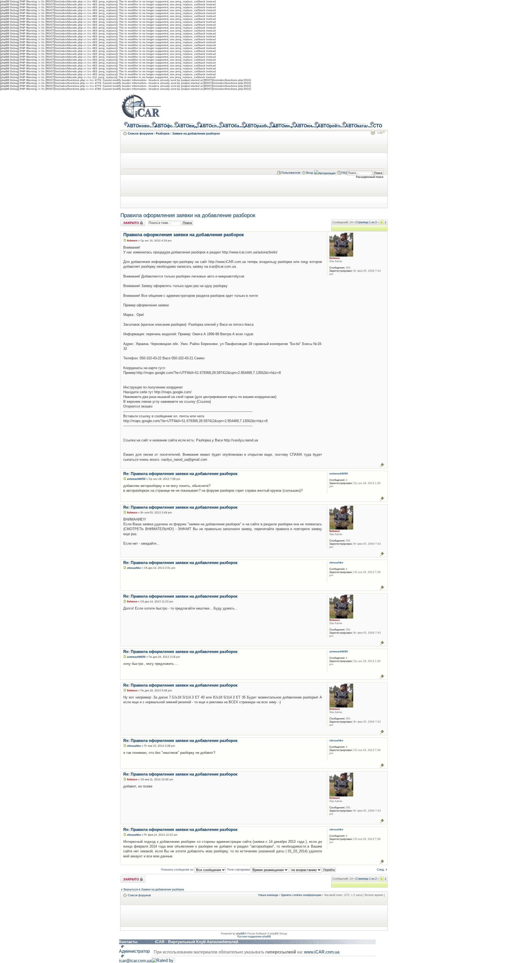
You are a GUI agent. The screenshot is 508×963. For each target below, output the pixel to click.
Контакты (128, 941)
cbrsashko (134, 567)
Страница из (366, 222)
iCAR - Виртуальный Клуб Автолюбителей (196, 941)
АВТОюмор (303, 126)
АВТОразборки (255, 126)
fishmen (132, 240)
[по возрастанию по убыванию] (313, 869)
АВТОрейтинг (328, 126)
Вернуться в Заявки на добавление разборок (154, 889)
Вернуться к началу (382, 464)
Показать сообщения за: (177, 869)
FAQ (344, 172)
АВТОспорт (208, 126)
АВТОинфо (280, 126)
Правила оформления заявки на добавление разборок (187, 215)
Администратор (134, 951)
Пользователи (290, 172)
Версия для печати (373, 132)
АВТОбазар (230, 126)
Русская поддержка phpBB (254, 936)
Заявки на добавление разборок (196, 133)
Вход (309, 172)
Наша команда (268, 895)
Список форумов (140, 133)
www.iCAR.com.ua (321, 952)
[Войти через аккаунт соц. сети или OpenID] (324, 172)
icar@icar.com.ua (135, 960)
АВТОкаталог (355, 126)
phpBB (240, 933)
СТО (377, 126)
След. (380, 869)
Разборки (163, 133)
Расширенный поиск (369, 176)
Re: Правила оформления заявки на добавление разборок (180, 473)
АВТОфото (163, 126)
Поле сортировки (239, 869)
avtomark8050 (136, 478)
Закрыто (126, 221)
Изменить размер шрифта (381, 132)
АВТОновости (137, 126)
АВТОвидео (185, 126)
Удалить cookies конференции (301, 895)
